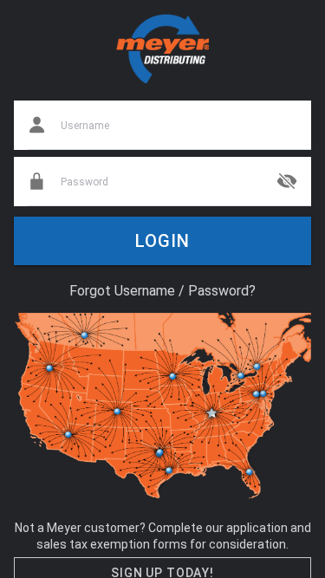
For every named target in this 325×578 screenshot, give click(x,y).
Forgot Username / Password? (162, 291)
